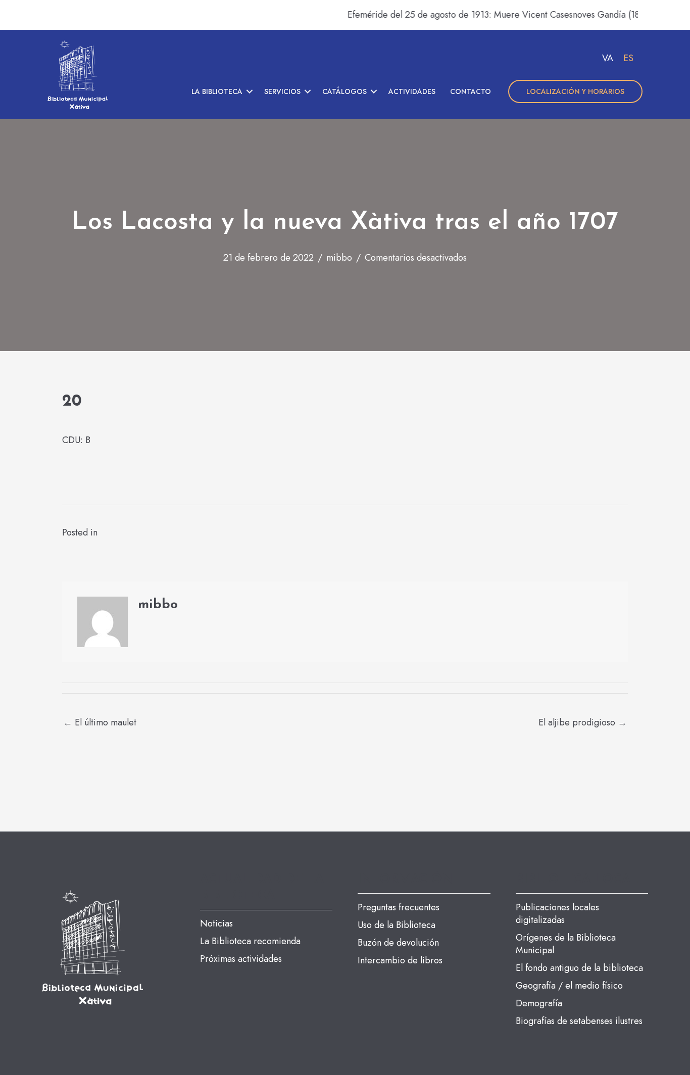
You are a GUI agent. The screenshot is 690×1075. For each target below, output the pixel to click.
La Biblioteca (216, 91)
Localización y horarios (575, 91)
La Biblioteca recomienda (250, 941)
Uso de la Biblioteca (396, 925)
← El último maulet (99, 722)
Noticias (216, 923)
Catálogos (344, 91)
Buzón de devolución (398, 942)
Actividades (411, 91)
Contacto (470, 91)
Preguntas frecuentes (398, 907)
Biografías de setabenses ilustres (579, 1021)
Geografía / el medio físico (569, 985)
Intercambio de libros (400, 960)
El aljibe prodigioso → (582, 722)
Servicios (282, 91)
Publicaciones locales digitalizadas (557, 913)
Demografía (539, 1003)
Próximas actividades (241, 958)
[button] (249, 91)
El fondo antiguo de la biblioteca (579, 967)
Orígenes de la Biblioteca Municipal (566, 944)
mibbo (339, 257)
